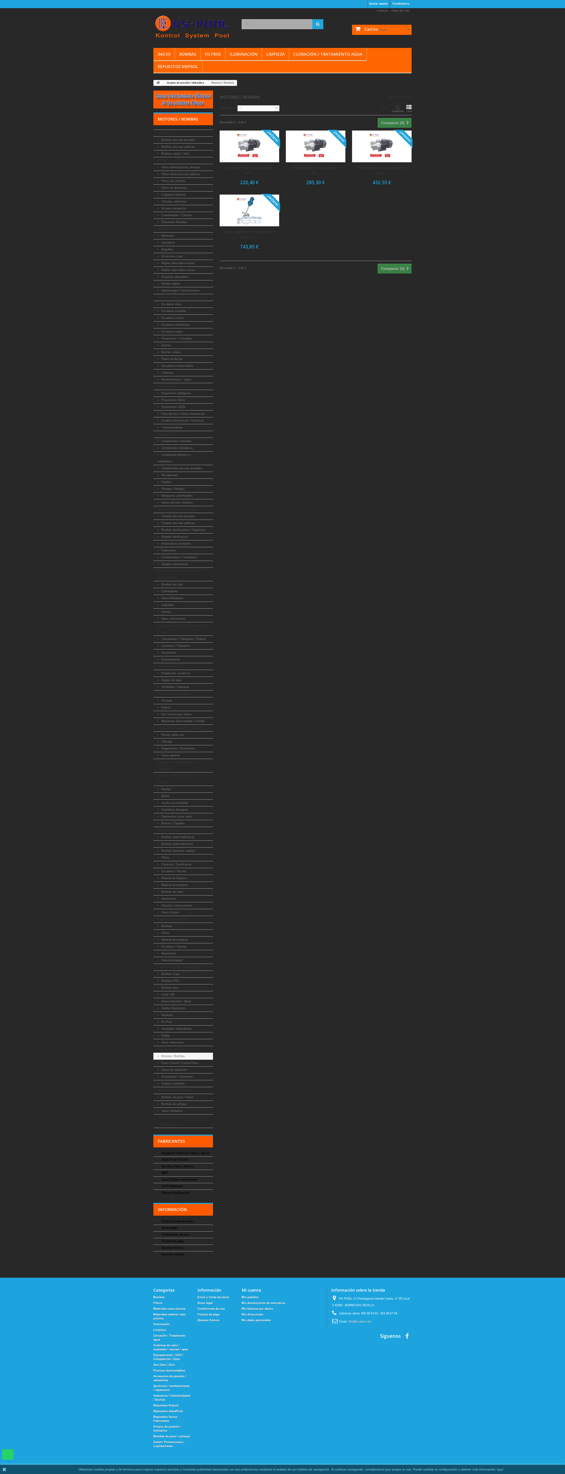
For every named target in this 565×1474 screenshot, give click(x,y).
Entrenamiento (170, 659)
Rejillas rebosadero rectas (177, 263)
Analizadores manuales (175, 543)
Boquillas (166, 249)
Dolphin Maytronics (173, 1008)
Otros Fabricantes (172, 1042)
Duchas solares (170, 352)
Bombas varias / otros (175, 153)
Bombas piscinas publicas (177, 146)
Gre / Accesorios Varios (176, 714)
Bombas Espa (169, 974)
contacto (382, 10)
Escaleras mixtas (172, 318)
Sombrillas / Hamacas (175, 687)
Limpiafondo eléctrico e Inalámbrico (174, 458)
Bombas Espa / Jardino (177, 1166)
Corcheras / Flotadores (175, 645)
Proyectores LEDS (172, 407)
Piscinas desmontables (173, 693)
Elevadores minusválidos (176, 365)
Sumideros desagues (174, 809)
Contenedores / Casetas (176, 215)
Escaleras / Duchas (173, 871)
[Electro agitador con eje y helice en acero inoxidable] (249, 210)
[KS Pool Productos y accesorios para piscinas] (194, 26)
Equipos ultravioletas (174, 564)
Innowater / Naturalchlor (176, 1028)
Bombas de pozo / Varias (177, 1097)
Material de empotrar (174, 885)
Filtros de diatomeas (173, 187)
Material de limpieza (173, 878)
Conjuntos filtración (173, 194)
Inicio (164, 54)
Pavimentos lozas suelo (176, 816)
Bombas (187, 54)
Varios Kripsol (169, 912)
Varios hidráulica (171, 1111)
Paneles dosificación (174, 536)
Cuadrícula (398, 111)
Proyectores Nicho (172, 400)
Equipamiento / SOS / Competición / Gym (182, 629)
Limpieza (275, 54)
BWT (164, 1173)
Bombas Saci (169, 987)
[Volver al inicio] (158, 83)
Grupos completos (172, 1083)
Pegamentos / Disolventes (177, 748)
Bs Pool (165, 1022)
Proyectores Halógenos (175, 393)
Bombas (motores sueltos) (177, 850)
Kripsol (165, 707)
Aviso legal (169, 1228)
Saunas (165, 611)
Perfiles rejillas (170, 283)
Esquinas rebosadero (174, 276)
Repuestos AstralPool (172, 919)
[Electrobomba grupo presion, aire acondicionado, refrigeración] (249, 146)
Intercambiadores (171, 598)
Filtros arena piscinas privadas (180, 167)
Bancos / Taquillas (172, 823)
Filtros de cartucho (172, 181)
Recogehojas (169, 475)
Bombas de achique (173, 1104)
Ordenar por (228, 108)
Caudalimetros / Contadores (178, 557)
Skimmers (167, 235)
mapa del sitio (400, 10)
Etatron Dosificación (175, 1192)
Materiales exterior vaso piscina (179, 297)
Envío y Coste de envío (177, 1221)
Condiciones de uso (175, 1234)
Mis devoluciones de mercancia (263, 1303)
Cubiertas (166, 372)
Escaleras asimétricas (175, 324)
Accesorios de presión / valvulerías (182, 728)
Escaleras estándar (173, 311)
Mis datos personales (256, 1320)
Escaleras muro (170, 304)
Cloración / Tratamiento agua (327, 54)
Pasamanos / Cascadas (176, 338)
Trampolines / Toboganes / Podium (183, 639)
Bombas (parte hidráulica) (177, 837)
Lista (409, 111)
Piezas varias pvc (172, 734)
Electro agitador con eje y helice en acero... (249, 234)
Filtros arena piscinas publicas (180, 174)
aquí (500, 1469)
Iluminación (244, 54)
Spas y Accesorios (172, 618)
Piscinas (166, 700)
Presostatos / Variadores (176, 1076)
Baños (165, 796)
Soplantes (167, 605)
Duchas (165, 345)
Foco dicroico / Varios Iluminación (182, 413)
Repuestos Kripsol (178, 66)
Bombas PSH (169, 980)
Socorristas (168, 652)
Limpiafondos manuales (176, 441)
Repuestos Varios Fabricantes (178, 967)
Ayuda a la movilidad (174, 802)
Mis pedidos (250, 1297)
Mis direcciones (252, 1314)
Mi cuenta (251, 1290)
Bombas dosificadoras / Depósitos (182, 530)
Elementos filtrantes (173, 222)
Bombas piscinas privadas (177, 140)
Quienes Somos (172, 1247)
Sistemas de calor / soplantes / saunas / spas (179, 574)
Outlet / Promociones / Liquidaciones (173, 1121)
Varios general (169, 755)
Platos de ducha (171, 359)
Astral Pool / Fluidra (175, 1159)
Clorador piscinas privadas (177, 516)
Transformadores (171, 427)
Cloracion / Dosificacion (176, 864)
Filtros (213, 54)
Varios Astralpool (171, 960)
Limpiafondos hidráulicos (176, 448)
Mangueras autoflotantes (176, 495)
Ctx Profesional (172, 1186)
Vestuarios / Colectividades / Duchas (177, 779)
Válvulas (166, 741)
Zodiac (165, 1035)
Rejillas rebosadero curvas (177, 270)
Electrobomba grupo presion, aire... (249, 170)
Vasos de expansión (173, 1069)
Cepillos (165, 482)
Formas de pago (172, 1241)
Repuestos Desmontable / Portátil (182, 721)
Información (172, 1209)
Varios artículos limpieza (176, 502)
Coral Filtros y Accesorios (179, 1179)
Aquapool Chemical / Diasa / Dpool (185, 1153)
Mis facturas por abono (257, 1308)
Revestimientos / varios (176, 379)
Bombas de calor (171, 584)
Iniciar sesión (378, 3)
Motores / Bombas (172, 1056)
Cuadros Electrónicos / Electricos (182, 420)
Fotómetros (168, 550)
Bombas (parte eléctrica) (176, 844)
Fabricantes (171, 1141)
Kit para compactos (173, 208)
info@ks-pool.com (359, 1321)
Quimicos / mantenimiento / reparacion (177, 765)
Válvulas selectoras (173, 201)
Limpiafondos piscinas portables (181, 468)
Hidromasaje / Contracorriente (179, 290)
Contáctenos (400, 3)
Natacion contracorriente (176, 905)
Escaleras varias (171, 331)
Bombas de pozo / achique (176, 1090)
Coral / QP (167, 994)
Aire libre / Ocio (168, 666)
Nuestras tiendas (172, 1254)
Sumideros (167, 242)
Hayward (166, 1015)
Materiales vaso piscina (174, 229)
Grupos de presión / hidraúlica (179, 1049)
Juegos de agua (171, 680)
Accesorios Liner (171, 256)
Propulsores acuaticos (175, 673)
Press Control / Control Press (179, 1063)
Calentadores (169, 591)
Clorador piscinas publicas (177, 523)
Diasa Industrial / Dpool (175, 1001)
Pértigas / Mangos (172, 488)
